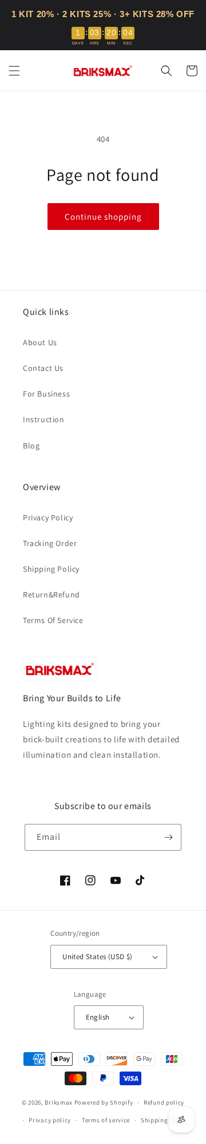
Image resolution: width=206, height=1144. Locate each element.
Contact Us (43, 368)
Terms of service (106, 1120)
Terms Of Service (53, 620)
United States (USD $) (97, 956)
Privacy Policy (48, 517)
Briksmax (59, 1102)
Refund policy (164, 1102)
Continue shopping (103, 216)
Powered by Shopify (103, 1102)
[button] (14, 70)
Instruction (44, 419)
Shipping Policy (51, 569)
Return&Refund (51, 594)
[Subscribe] (168, 837)
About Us (40, 342)
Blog (31, 445)
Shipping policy (164, 1120)
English (98, 1017)
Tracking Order (50, 543)
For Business (46, 394)
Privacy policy (50, 1120)
